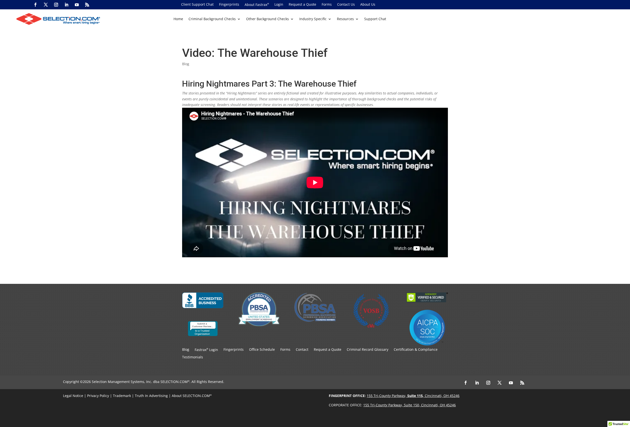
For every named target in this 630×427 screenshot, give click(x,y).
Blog (185, 63)
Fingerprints (229, 5)
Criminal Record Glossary (367, 350)
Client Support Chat (197, 5)
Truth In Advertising (151, 395)
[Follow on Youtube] (77, 5)
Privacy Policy (98, 395)
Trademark (122, 395)
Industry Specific (313, 19)
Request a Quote (302, 5)
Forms (327, 5)
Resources (345, 19)
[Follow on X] (46, 5)
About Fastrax (257, 5)
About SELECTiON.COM (191, 395)
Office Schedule (262, 350)
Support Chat (375, 19)
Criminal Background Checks (212, 19)
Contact (302, 350)
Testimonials (192, 357)
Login (278, 5)
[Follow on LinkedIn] (66, 5)
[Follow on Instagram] (56, 5)
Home (178, 19)
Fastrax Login (206, 350)
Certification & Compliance (416, 350)
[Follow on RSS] (87, 5)
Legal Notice (73, 395)
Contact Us (346, 5)
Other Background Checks (267, 19)
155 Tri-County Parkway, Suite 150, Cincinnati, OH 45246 (409, 405)
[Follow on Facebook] (35, 5)
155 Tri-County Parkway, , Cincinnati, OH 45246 (413, 395)
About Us (367, 5)
